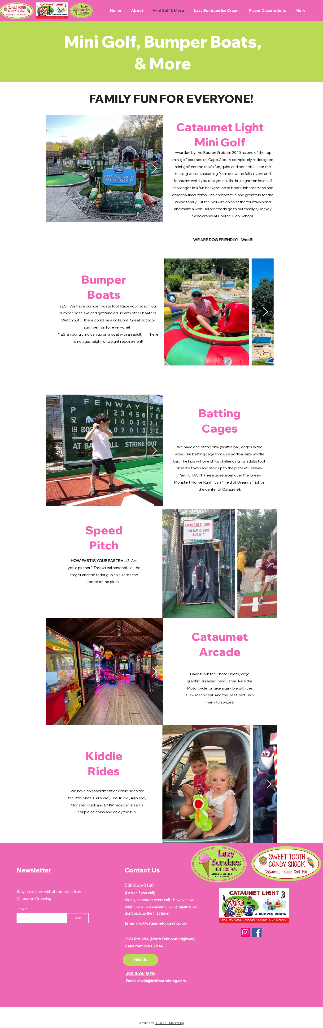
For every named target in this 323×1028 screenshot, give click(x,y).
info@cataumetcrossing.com (162, 923)
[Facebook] (257, 932)
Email (21, 909)
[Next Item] (154, 169)
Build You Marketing (169, 1023)
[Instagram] (245, 932)
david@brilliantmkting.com (161, 980)
